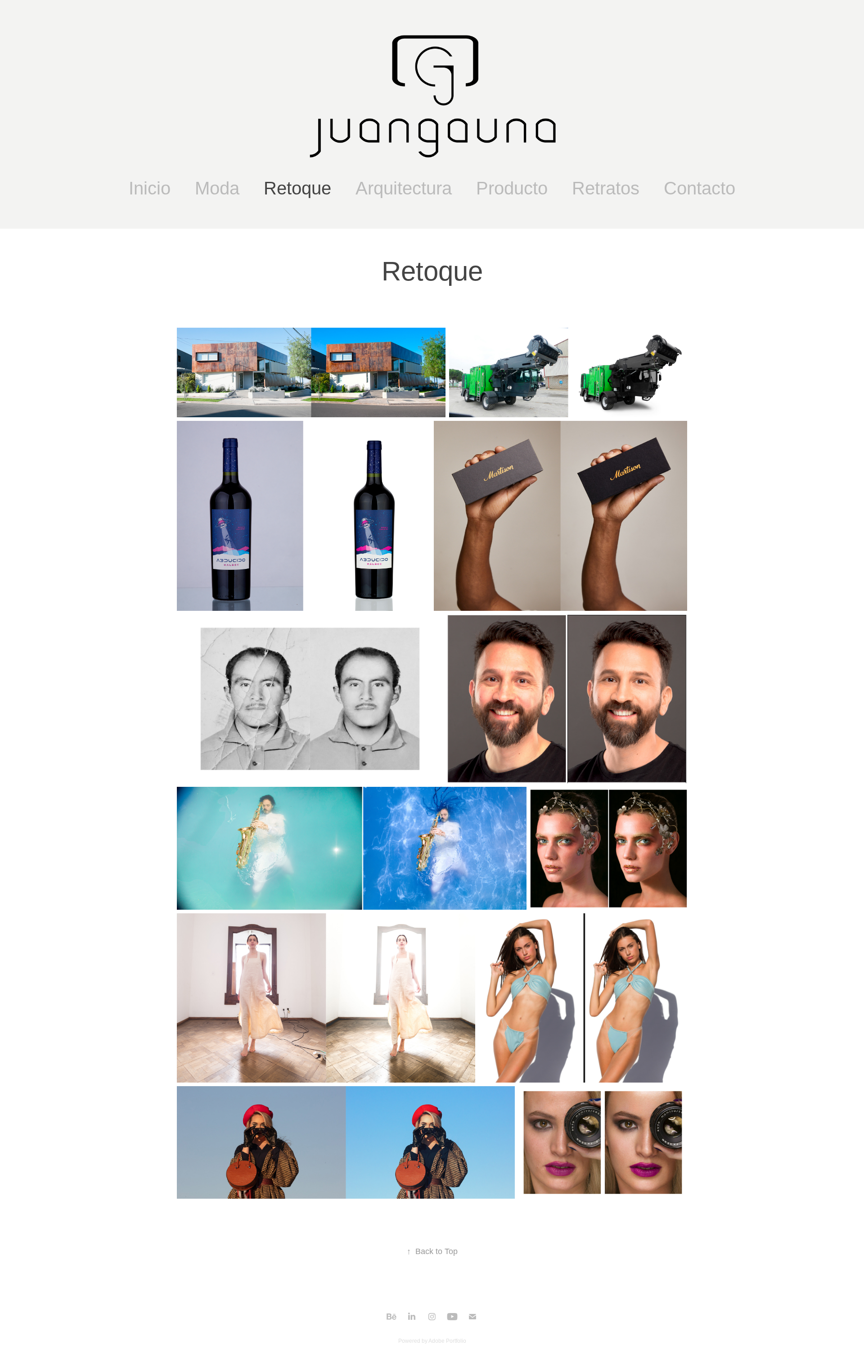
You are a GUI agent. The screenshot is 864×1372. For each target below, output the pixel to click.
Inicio (150, 188)
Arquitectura (404, 188)
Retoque (297, 188)
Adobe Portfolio (447, 1341)
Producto (512, 188)
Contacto (699, 188)
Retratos (605, 188)
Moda (217, 188)
